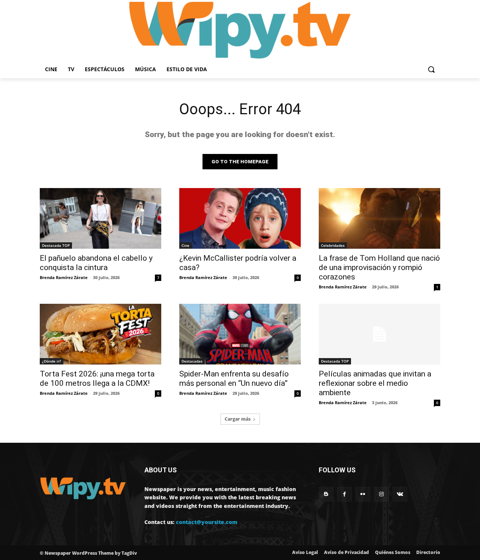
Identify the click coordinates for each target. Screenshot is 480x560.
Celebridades (333, 245)
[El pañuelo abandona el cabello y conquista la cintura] (100, 218)
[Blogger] (326, 494)
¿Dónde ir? (51, 361)
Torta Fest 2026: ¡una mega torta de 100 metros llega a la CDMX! (97, 378)
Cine (185, 245)
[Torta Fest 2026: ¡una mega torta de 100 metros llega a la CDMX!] (100, 334)
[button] (431, 69)
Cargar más (237, 419)
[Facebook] (344, 494)
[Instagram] (381, 494)
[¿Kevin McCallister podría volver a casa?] (240, 218)
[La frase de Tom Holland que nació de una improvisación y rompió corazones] (379, 218)
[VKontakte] (400, 494)
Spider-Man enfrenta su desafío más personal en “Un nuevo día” (234, 378)
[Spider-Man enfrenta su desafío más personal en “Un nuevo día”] (240, 334)
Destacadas (192, 361)
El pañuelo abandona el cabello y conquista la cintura (96, 263)
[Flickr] (363, 494)
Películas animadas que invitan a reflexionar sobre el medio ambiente (375, 383)
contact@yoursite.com (206, 522)
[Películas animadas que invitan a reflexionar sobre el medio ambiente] (379, 334)
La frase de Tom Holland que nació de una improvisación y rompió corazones (379, 267)
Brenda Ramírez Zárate (64, 277)
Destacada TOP (56, 245)
